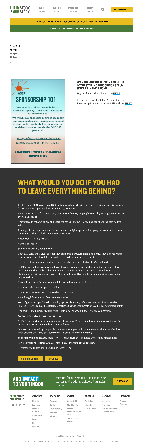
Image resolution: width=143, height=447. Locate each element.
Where (73, 9)
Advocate (53, 416)
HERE (116, 93)
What (56, 9)
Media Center (37, 415)
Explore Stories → (122, 9)
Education (89, 396)
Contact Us (36, 426)
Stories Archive (72, 401)
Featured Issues (91, 408)
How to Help (55, 396)
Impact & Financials (36, 410)
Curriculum (89, 401)
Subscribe (53, 412)
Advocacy (106, 396)
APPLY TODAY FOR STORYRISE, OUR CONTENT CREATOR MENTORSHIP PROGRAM (71, 21)
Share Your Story (56, 408)
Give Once (53, 358)
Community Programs (124, 402)
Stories (70, 396)
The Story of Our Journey (73, 420)
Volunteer (53, 401)
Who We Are (37, 396)
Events (34, 419)
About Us (35, 401)
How (89, 9)
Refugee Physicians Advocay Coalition (109, 410)
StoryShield (106, 401)
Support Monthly (30, 358)
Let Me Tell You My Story (74, 413)
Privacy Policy (81, 436)
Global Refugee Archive (72, 406)
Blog (33, 423)
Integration (125, 396)
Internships (89, 405)
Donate (52, 405)
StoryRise (106, 405)
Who (41, 9)
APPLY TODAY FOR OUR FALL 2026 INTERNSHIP (71, 28)
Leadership (36, 405)
